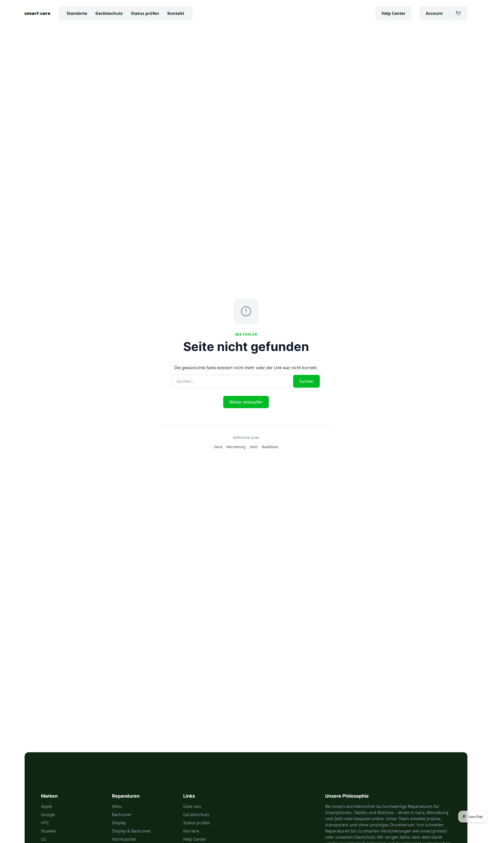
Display (119, 823)
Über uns (192, 806)
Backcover (122, 814)
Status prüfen (145, 13)
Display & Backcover (131, 831)
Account (434, 13)
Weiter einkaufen (246, 402)
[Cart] (458, 13)
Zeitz (254, 446)
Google (48, 814)
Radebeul (270, 446)
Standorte (77, 13)
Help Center (393, 13)
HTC (45, 823)
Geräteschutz (109, 13)
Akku (117, 806)
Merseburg (235, 446)
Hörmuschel (124, 839)
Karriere (191, 831)
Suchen (306, 381)
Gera (218, 446)
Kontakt (175, 13)
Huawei (48, 831)
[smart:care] (37, 13)
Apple (46, 806)
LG (43, 839)
